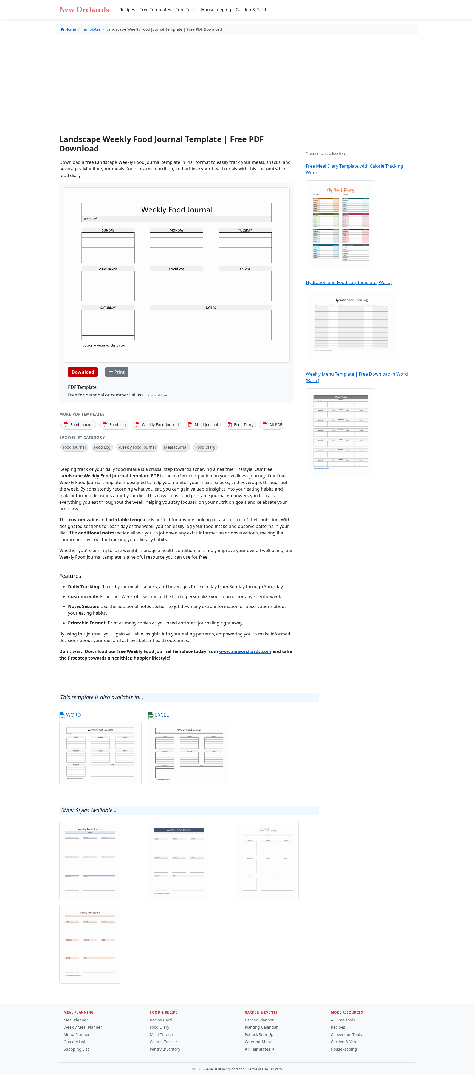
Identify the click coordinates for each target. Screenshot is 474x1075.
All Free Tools (343, 1020)
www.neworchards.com (245, 651)
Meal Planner (76, 1020)
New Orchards (84, 9)
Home (70, 29)
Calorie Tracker (163, 1041)
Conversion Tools (346, 1034)
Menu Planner (77, 1034)
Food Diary (159, 1027)
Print (119, 372)
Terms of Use (156, 395)
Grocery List (74, 1041)
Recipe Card (161, 1020)
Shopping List (76, 1049)
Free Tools (186, 10)
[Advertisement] (237, 79)
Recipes (127, 10)
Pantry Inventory (165, 1049)
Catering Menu (258, 1041)
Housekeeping (216, 10)
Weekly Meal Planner (83, 1027)
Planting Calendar (261, 1027)
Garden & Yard (251, 10)
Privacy (276, 1069)
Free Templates (155, 10)
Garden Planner (259, 1020)
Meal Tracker (161, 1034)
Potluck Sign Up (259, 1034)
